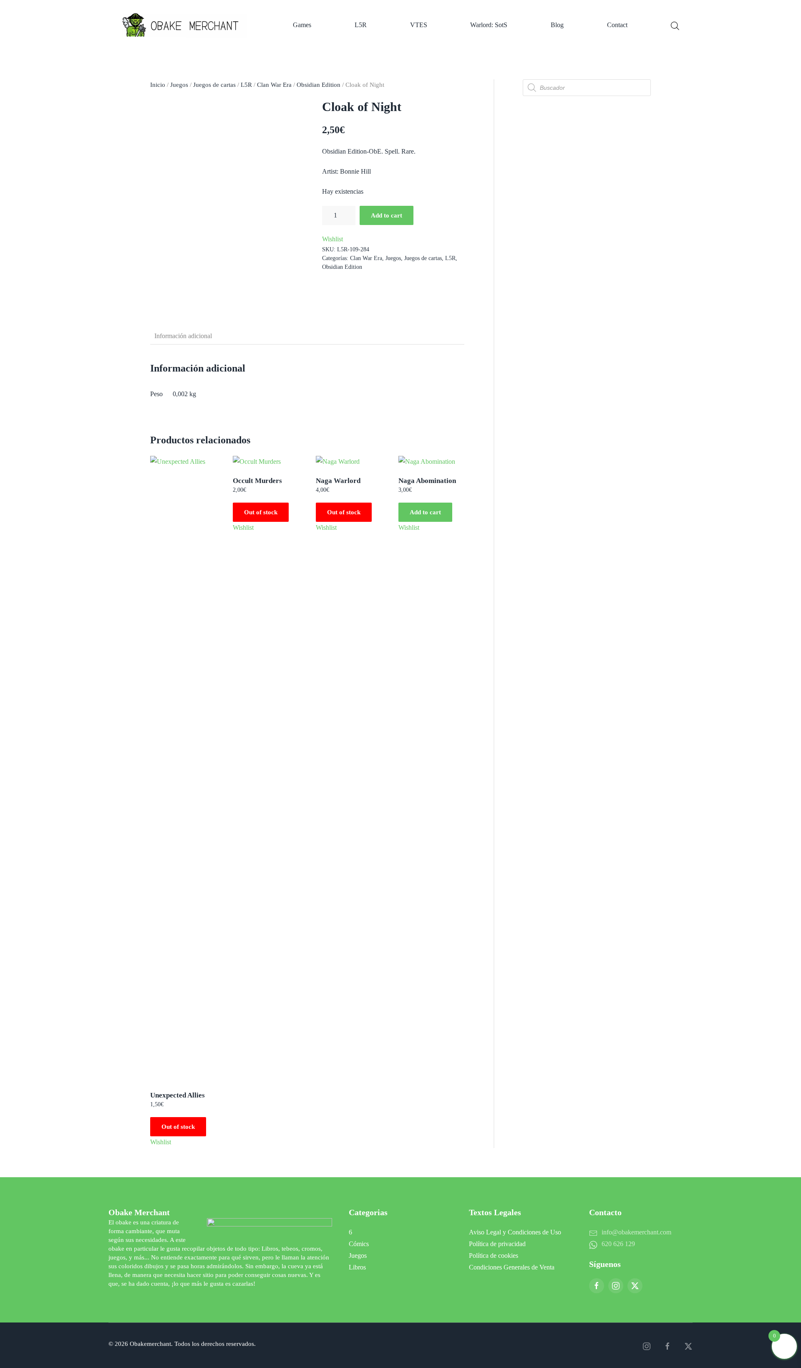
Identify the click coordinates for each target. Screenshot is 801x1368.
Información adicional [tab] (183, 335)
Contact (617, 24)
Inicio (157, 84)
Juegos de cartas (214, 84)
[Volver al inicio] (185, 25)
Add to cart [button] (425, 512)
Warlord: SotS (488, 24)
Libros (357, 1267)
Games (302, 24)
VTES (418, 24)
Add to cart (386, 215)
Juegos (179, 84)
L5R (361, 24)
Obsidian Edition (318, 84)
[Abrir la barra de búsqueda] (675, 25)
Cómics (359, 1243)
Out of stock (178, 1126)
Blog (557, 24)
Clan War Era (274, 84)
